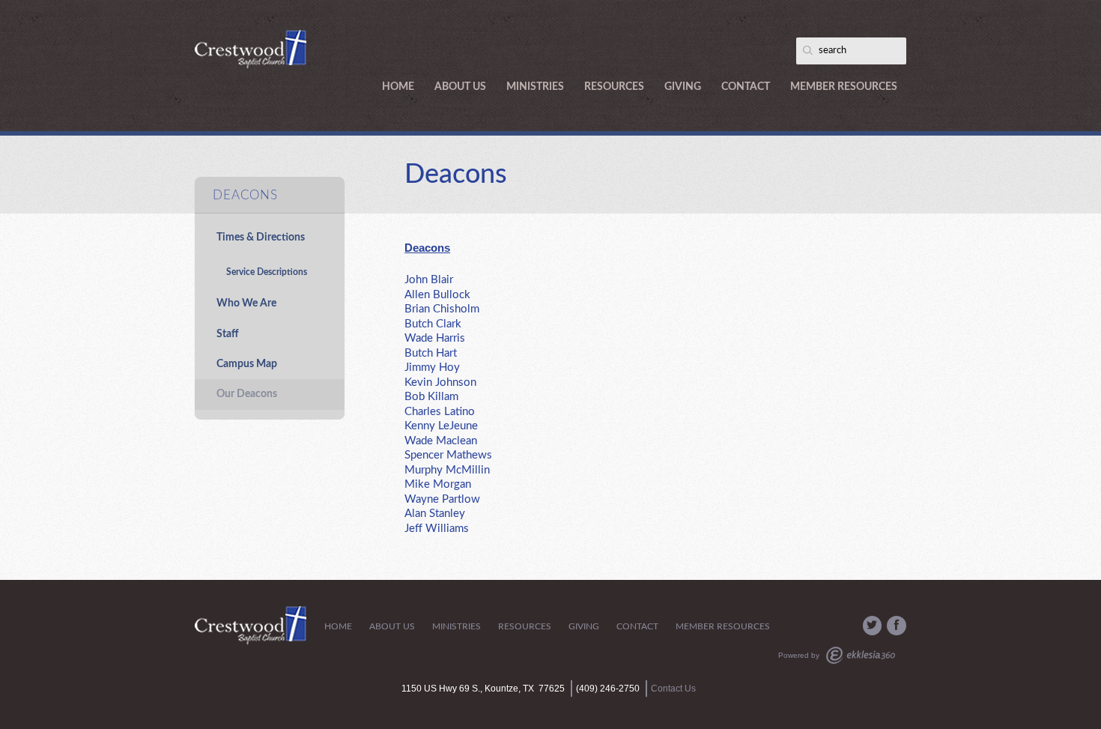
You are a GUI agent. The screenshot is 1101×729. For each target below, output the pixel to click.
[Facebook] (896, 625)
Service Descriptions (266, 271)
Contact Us (673, 688)
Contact (745, 87)
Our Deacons (246, 393)
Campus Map (246, 363)
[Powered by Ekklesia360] (860, 655)
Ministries (535, 87)
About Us (460, 87)
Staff (227, 333)
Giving (682, 87)
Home (398, 87)
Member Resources (843, 87)
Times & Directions (260, 237)
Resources (614, 87)
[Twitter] (872, 625)
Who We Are (246, 303)
